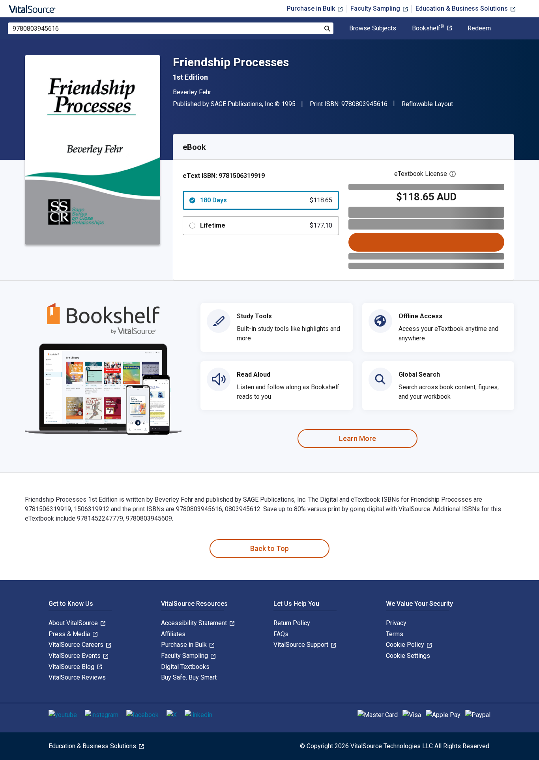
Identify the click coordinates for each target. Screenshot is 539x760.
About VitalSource (74, 623)
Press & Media (70, 634)
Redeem (479, 28)
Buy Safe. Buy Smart (189, 677)
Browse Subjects (372, 28)
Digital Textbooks (185, 666)
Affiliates (173, 634)
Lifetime (266, 225)
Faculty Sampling (376, 8)
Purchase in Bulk (312, 8)
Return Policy (291, 623)
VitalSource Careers (77, 644)
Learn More (357, 438)
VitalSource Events (75, 655)
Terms (394, 634)
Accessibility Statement (194, 623)
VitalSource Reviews (77, 677)
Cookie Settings (408, 655)
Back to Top (269, 548)
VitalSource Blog (72, 666)
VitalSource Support (301, 644)
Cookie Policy (406, 644)
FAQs (280, 634)
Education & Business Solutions (462, 8)
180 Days (266, 200)
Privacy (396, 623)
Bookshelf (428, 28)
